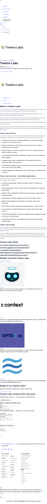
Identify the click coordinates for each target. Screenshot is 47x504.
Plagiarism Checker (12, 470)
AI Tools (5, 28)
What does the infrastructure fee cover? (13, 255)
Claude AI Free (13, 460)
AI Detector (12, 472)
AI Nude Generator (25, 457)
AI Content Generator (3, 463)
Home (5, 6)
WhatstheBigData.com (8, 444)
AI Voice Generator (12, 467)
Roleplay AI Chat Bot (25, 468)
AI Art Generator (13, 458)
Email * (1, 407)
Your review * (3, 416)
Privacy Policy (24, 480)
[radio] (1, 415)
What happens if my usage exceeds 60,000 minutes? (18, 252)
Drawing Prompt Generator (4, 474)
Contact (22, 482)
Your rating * (3, 413)
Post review (3, 430)
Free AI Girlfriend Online (26, 455)
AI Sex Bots (23, 461)
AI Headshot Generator (12, 475)
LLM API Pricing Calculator (26, 473)
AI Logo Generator (12, 456)
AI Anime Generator (12, 465)
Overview (7, 98)
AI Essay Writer (4, 455)
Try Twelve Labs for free (5, 71)
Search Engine (7, 30)
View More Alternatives (5, 261)
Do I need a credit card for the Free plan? (14, 245)
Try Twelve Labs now (5, 391)
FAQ (5, 100)
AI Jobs (22, 475)
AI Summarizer (4, 460)
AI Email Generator (3, 458)
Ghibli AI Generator (3, 469)
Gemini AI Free (13, 462)
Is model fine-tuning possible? (10, 250)
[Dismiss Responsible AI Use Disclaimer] (1, 497)
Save (13, 60)
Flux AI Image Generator (4, 477)
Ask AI (11, 477)
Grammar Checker (5, 466)
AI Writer (3, 464)
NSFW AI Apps (24, 459)
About (22, 471)
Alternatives (7, 103)
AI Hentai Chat (24, 466)
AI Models (6, 14)
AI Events (23, 477)
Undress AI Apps (24, 463)
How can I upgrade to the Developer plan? (14, 248)
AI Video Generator (3, 472)
